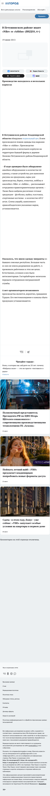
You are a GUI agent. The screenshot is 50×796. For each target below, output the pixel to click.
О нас (4, 686)
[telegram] (29, 352)
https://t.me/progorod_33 (11, 762)
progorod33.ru (33, 745)
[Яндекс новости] (37, 71)
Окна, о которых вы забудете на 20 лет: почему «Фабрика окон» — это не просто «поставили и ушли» (23, 369)
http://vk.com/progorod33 (11, 760)
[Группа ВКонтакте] (13, 71)
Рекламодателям (29, 10)
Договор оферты (8, 711)
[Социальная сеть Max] (37, 76)
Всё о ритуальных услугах (10, 10)
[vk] (22, 352)
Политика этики (8, 694)
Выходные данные (9, 682)
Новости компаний (9, 716)
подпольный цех (30, 138)
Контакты (6, 703)
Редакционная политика (10, 690)
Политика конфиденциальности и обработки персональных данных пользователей (25, 721)
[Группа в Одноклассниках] (8, 673)
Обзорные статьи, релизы (11, 699)
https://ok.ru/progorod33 (29, 760)
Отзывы (5, 707)
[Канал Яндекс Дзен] (13, 76)
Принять (41, 16)
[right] (47, 10)
